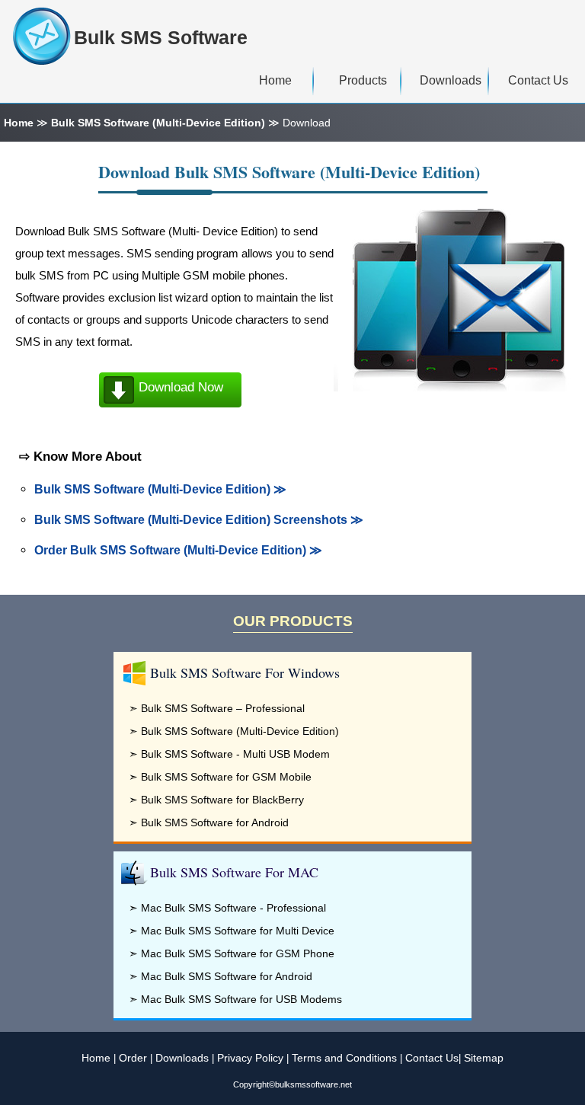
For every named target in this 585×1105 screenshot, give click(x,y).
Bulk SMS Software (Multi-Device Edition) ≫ (160, 489)
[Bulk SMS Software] (43, 36)
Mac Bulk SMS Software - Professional (233, 908)
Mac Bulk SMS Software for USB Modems (241, 999)
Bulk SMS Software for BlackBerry (222, 800)
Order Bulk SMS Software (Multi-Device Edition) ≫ (178, 550)
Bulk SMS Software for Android (215, 822)
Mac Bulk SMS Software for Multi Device (237, 931)
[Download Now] (170, 405)
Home (19, 123)
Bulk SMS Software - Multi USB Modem (235, 754)
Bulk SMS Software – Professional (223, 708)
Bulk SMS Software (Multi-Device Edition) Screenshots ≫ (198, 519)
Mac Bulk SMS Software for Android (226, 976)
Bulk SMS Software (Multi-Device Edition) (158, 123)
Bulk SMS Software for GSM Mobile (226, 777)
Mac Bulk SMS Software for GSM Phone (237, 953)
